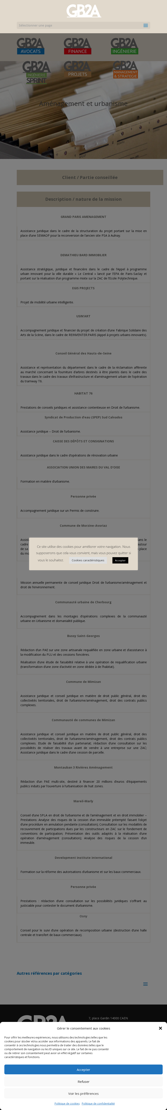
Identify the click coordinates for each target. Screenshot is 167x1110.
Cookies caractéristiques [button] (88, 560)
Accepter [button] (120, 560)
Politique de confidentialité (98, 1103)
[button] (160, 1028)
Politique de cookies (67, 1103)
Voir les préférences (83, 1093)
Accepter (83, 1069)
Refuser (84, 1081)
